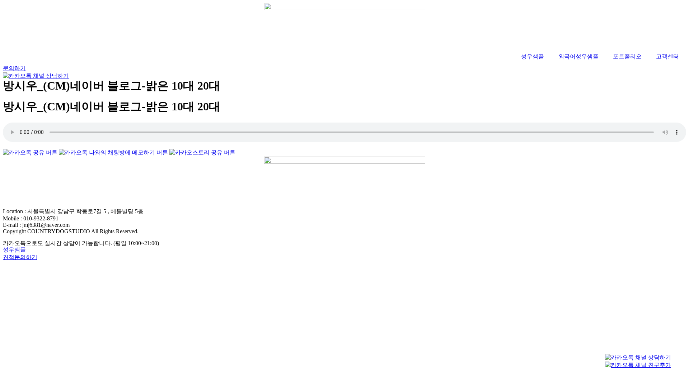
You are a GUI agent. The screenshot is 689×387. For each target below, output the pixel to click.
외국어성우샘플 (578, 56)
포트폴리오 (627, 56)
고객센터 (667, 56)
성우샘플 (532, 56)
